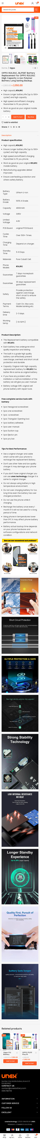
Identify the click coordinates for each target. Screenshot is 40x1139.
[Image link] (10, 1075)
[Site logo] (19, 3)
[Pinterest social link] (13, 127)
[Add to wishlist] (17, 1034)
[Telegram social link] (19, 127)
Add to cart (18, 117)
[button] (10, 1061)
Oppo (12, 68)
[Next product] (37, 68)
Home (4, 68)
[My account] (32, 3)
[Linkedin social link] (16, 127)
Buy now (31, 117)
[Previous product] (33, 68)
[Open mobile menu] (3, 3)
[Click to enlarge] (5, 47)
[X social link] (11, 127)
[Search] (36, 9)
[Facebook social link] (8, 127)
